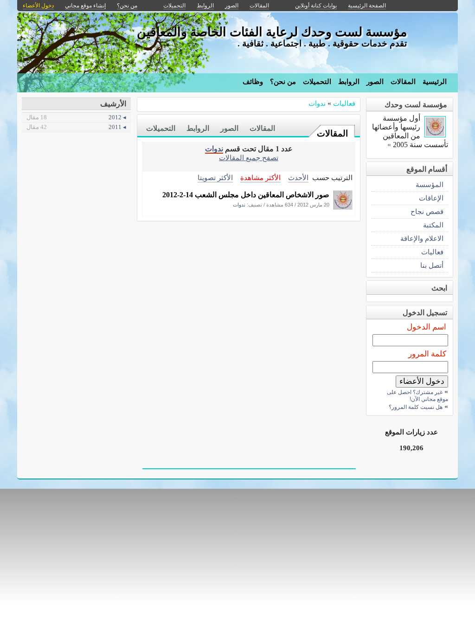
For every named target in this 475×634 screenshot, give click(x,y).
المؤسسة (429, 184)
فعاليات (344, 103)
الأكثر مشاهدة (260, 177)
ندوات (317, 103)
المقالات (403, 81)
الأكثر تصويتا (215, 177)
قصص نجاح (427, 211)
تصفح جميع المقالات (248, 158)
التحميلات (317, 81)
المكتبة (433, 225)
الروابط (348, 81)
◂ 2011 (76, 126)
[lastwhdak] (343, 207)
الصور (375, 81)
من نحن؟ (283, 81)
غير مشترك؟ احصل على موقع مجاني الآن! (417, 395)
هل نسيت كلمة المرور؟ (416, 407)
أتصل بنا (431, 265)
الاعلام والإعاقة (421, 238)
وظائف (253, 81)
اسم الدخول (426, 327)
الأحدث (298, 177)
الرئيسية (435, 81)
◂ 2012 (76, 117)
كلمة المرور (427, 353)
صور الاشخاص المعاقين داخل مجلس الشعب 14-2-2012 (245, 195)
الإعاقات (431, 198)
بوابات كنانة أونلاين (316, 5)
